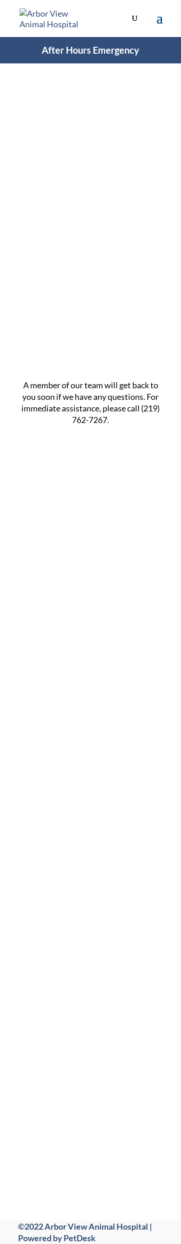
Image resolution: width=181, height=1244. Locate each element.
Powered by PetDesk (57, 1238)
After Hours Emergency (90, 50)
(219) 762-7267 (103, 946)
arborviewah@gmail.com (100, 974)
